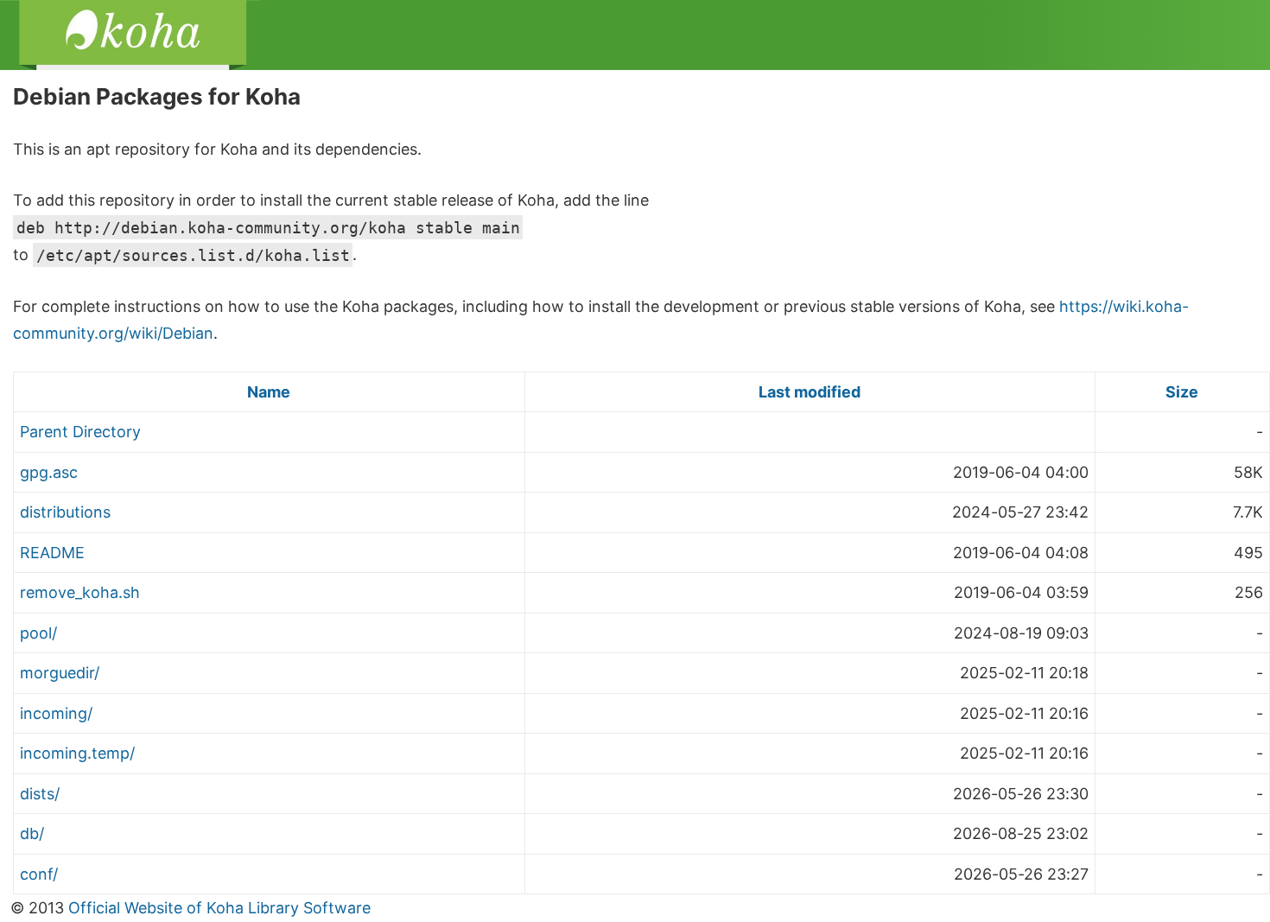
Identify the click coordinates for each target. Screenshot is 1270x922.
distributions (65, 512)
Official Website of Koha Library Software (217, 908)
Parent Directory (80, 432)
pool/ (38, 633)
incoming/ (56, 713)
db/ (32, 833)
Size (1181, 392)
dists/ (40, 794)
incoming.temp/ (77, 753)
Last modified (809, 392)
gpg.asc (49, 472)
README (52, 553)
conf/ (39, 874)
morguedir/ (59, 673)
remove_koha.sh (80, 592)
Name (268, 392)
